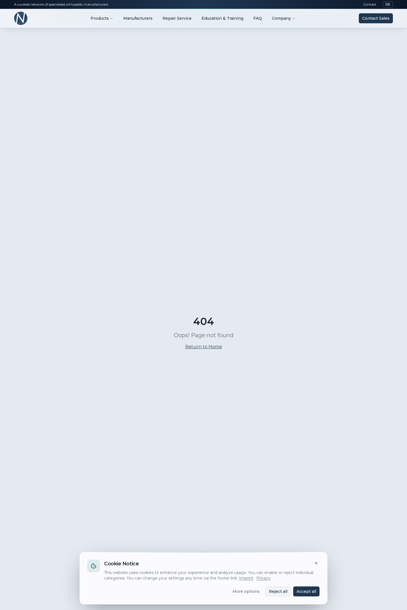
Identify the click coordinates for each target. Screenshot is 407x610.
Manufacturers (138, 18)
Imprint (246, 578)
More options (246, 591)
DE (387, 4)
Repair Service (177, 18)
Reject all (278, 591)
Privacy (263, 578)
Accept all (306, 591)
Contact (369, 4)
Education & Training (222, 18)
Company (281, 18)
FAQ (257, 18)
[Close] (316, 563)
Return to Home (203, 346)
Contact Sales (376, 18)
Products (100, 18)
